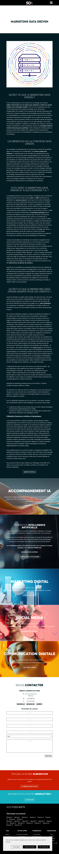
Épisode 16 (29, 823)
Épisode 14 (13, 823)
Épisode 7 (20, 819)
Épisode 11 (33, 821)
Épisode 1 (17, 817)
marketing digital (21, 200)
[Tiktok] (56, 843)
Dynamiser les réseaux (29, 631)
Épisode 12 (41, 821)
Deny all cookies (30, 847)
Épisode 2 (25, 817)
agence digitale (29, 472)
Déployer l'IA (29, 505)
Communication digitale (22, 834)
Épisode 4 (41, 817)
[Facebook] (54, 843)
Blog (52, 834)
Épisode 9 (17, 821)
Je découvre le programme (29, 557)
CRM (31, 198)
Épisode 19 (9, 825)
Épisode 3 (33, 817)
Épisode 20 (18, 825)
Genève (39, 704)
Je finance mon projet (29, 786)
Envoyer (48, 756)
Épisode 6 (12, 819)
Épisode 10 (25, 821)
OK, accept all (43, 847)
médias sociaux (37, 347)
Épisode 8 (9, 821)
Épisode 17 (38, 823)
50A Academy (36, 834)
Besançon (30, 704)
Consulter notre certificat (29, 552)
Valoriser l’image (29, 667)
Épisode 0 (9, 817)
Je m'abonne (29, 800)
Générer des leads (29, 595)
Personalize (16, 847)
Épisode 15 (21, 823)
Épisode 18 (46, 823)
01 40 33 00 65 (31, 701)
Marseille (21, 704)
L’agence (7, 834)
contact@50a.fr (31, 698)
